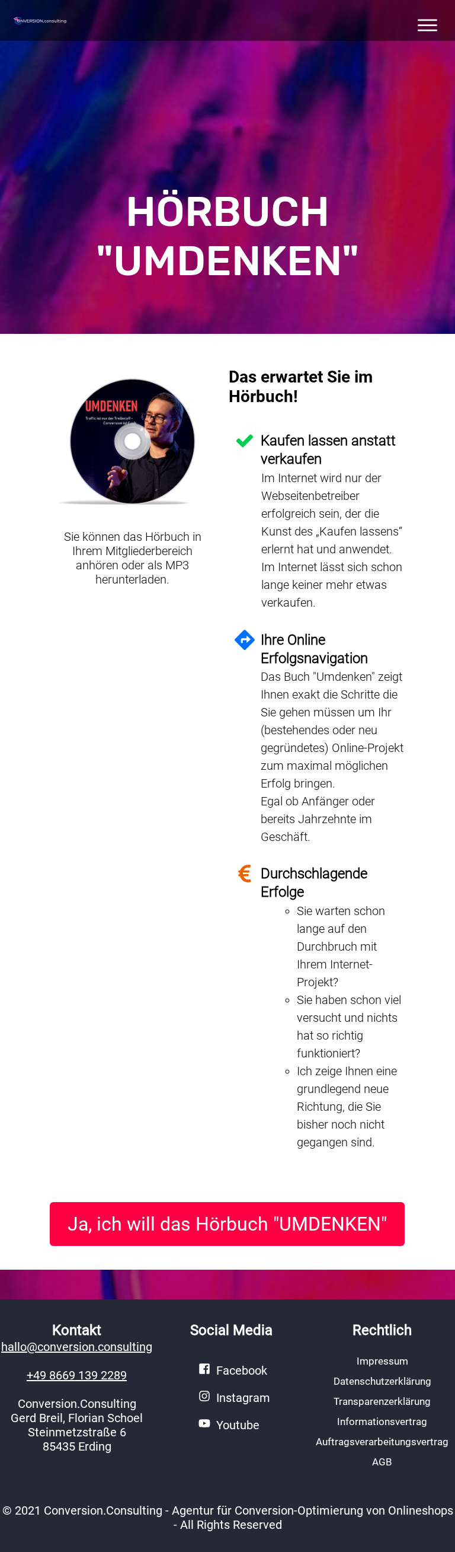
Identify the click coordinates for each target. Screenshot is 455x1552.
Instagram (243, 1398)
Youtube (237, 1425)
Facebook (241, 1370)
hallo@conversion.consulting (76, 1347)
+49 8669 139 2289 (77, 1375)
